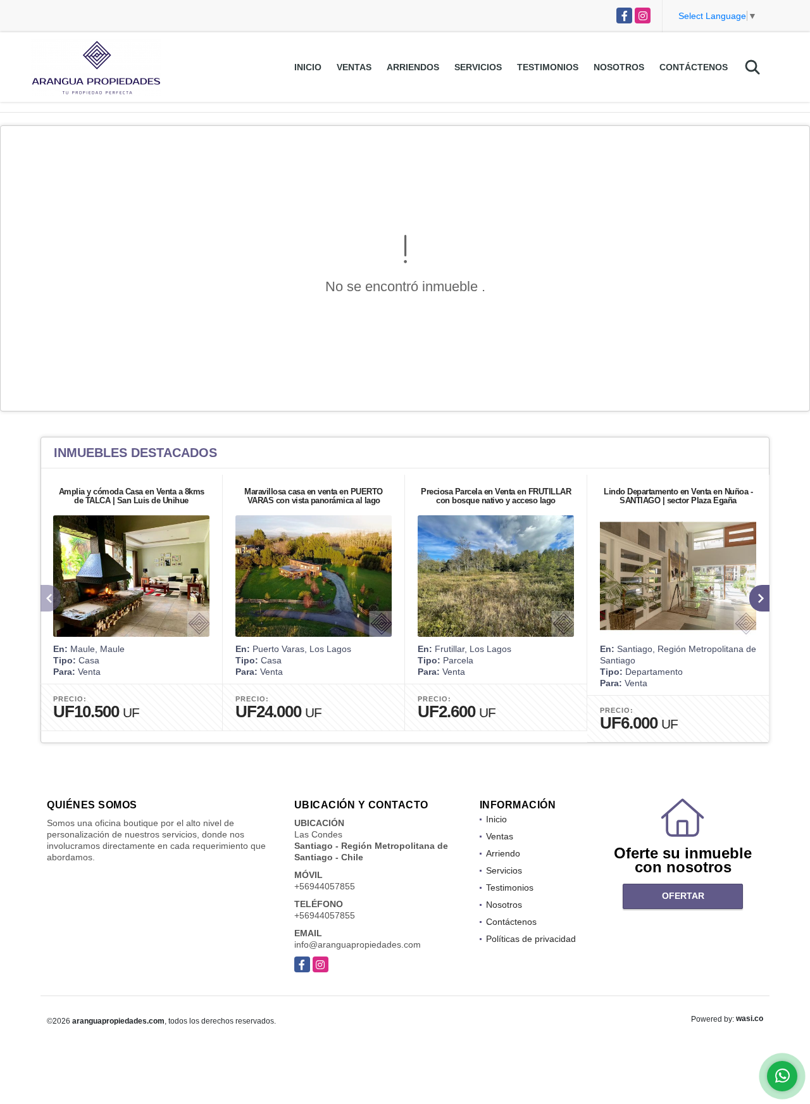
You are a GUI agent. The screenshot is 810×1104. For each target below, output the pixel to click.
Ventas (354, 67)
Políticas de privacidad (531, 939)
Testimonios (547, 67)
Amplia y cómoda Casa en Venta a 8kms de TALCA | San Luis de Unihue (131, 496)
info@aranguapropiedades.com (357, 944)
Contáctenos (693, 67)
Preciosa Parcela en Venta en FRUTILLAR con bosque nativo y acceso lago (496, 496)
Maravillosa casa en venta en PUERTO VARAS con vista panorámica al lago (313, 496)
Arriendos (413, 67)
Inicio (307, 67)
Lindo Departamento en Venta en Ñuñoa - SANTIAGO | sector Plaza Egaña (678, 496)
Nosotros (619, 67)
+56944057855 (324, 886)
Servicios (478, 67)
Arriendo (503, 853)
